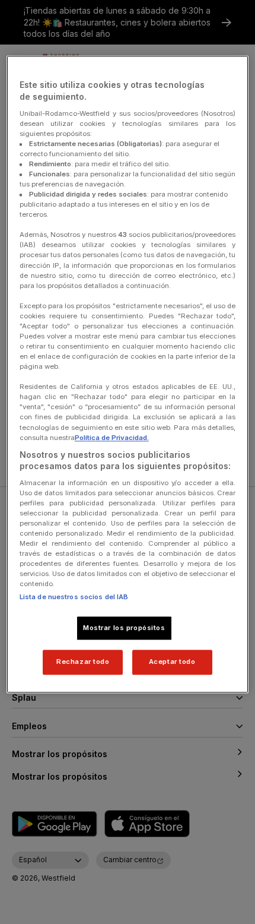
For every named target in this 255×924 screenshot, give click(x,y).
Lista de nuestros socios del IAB (74, 597)
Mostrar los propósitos (124, 628)
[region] (128, 375)
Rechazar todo (82, 662)
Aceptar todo (172, 662)
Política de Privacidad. (112, 437)
